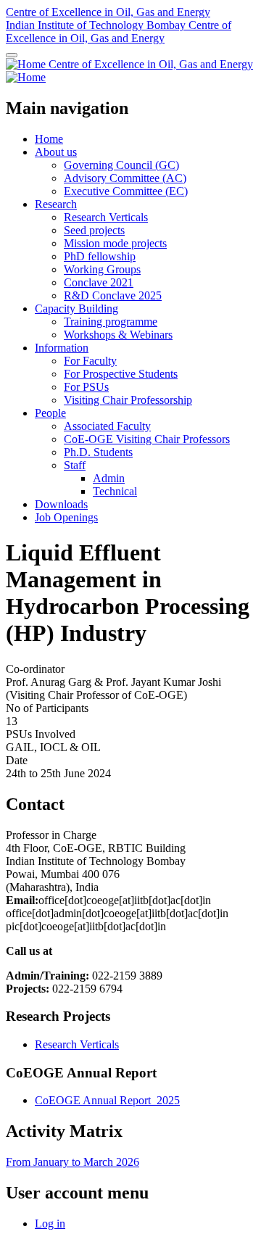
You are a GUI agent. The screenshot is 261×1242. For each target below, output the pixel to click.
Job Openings (66, 517)
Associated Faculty (107, 426)
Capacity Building (76, 308)
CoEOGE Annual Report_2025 (107, 1100)
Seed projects (94, 230)
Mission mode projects (115, 243)
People (50, 413)
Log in (50, 1223)
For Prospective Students (121, 374)
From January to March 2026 (72, 1162)
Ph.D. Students (98, 452)
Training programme (110, 321)
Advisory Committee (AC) (125, 178)
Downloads (61, 504)
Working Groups (102, 269)
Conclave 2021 (98, 282)
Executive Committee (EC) (126, 191)
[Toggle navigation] (11, 55)
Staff (75, 465)
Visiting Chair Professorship (128, 400)
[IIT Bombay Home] (26, 77)
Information (61, 347)
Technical (115, 491)
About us (56, 152)
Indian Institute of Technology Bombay (97, 25)
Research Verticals (106, 217)
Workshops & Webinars (118, 334)
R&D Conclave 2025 (113, 295)
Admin (109, 478)
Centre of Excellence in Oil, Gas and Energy (108, 12)
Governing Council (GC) (121, 165)
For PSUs (86, 387)
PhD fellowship (100, 256)
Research (56, 204)
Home (49, 139)
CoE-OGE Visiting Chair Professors (147, 439)
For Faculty (90, 361)
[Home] (27, 64)
